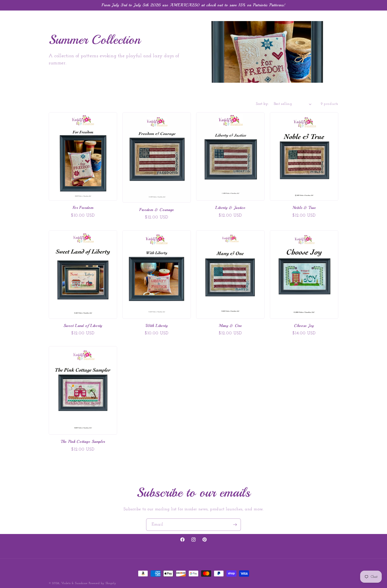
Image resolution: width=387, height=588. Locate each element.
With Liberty (157, 325)
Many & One (230, 325)
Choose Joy (304, 325)
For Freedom (83, 207)
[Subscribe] (235, 524)
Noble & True (304, 207)
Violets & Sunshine (74, 583)
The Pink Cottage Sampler (83, 441)
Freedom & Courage (156, 209)
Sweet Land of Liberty (82, 325)
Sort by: (262, 104)
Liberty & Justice (230, 207)
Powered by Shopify (102, 583)
